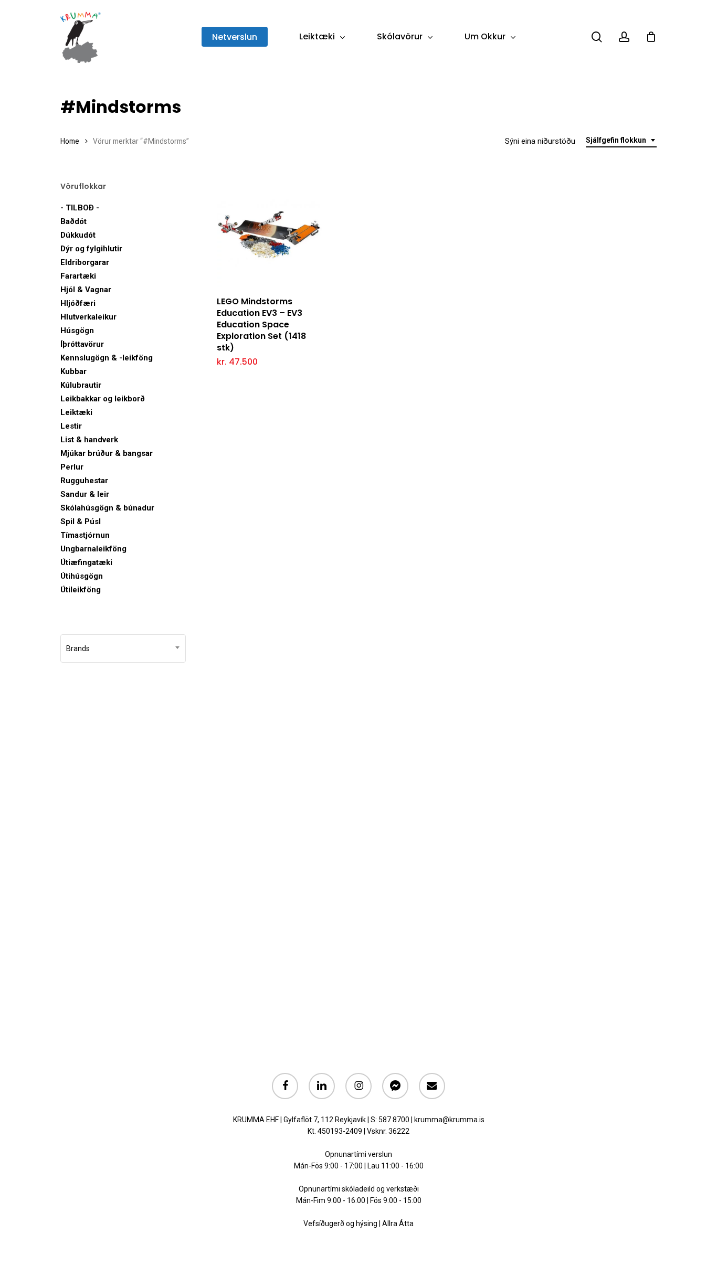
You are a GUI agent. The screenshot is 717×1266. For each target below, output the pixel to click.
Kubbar (73, 371)
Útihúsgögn (81, 576)
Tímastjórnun (85, 535)
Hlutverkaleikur (88, 317)
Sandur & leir (84, 494)
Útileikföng (80, 589)
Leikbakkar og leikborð (102, 398)
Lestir (71, 426)
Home (69, 141)
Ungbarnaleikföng (93, 549)
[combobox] (621, 140)
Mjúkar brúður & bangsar (106, 453)
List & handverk (89, 439)
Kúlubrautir (80, 385)
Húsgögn (77, 330)
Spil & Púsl (80, 521)
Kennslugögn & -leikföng (106, 358)
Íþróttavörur (82, 344)
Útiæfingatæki (86, 562)
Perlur (71, 467)
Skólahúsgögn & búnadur (107, 508)
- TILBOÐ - (79, 207)
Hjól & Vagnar (85, 289)
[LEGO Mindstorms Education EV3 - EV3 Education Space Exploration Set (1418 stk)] (269, 234)
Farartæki (78, 276)
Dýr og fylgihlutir (91, 248)
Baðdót (73, 221)
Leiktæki (76, 412)
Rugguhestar (84, 480)
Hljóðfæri (78, 303)
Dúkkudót (78, 235)
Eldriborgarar (84, 262)
